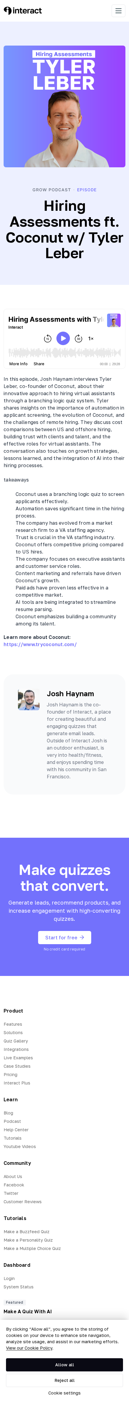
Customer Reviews (23, 1201)
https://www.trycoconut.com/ (40, 644)
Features (13, 1024)
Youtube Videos (20, 1146)
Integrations (16, 1049)
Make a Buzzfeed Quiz (27, 1231)
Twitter (11, 1193)
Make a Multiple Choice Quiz (32, 1248)
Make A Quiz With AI (28, 1311)
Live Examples (18, 1057)
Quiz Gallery (16, 1040)
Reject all (65, 1380)
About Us (13, 1176)
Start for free (61, 938)
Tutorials (13, 1138)
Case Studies (17, 1066)
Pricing (10, 1074)
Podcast (12, 1121)
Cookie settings (64, 1392)
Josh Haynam (70, 693)
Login (9, 1278)
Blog (8, 1112)
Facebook (14, 1184)
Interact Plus (17, 1082)
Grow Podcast (51, 189)
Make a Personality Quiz (28, 1239)
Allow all (64, 1364)
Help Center (16, 1129)
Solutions (13, 1032)
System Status (19, 1286)
